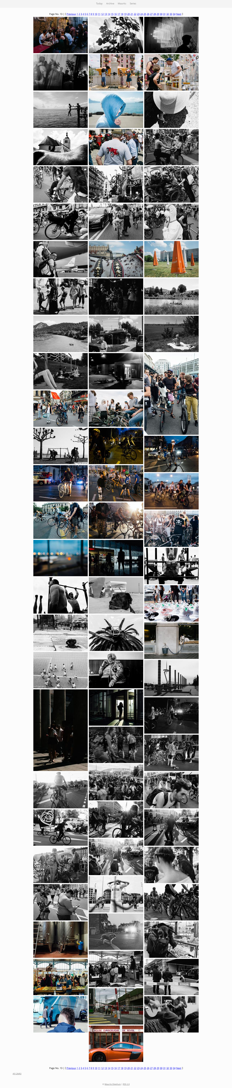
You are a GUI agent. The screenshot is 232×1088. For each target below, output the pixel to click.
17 (118, 14)
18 (122, 14)
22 (135, 14)
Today (99, 4)
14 (109, 14)
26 (148, 14)
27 (151, 14)
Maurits (122, 4)
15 (112, 14)
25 (145, 14)
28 (154, 14)
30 (161, 14)
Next (178, 14)
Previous (71, 14)
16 (115, 14)
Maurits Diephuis (113, 1084)
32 (167, 14)
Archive (110, 4)
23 (138, 14)
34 (174, 14)
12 (102, 14)
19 (125, 14)
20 (128, 14)
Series (133, 4)
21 (131, 14)
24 (141, 14)
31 (164, 14)
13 (105, 14)
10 (96, 14)
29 (158, 14)
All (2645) (17, 1074)
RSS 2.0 (126, 1084)
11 (99, 14)
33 (171, 14)
